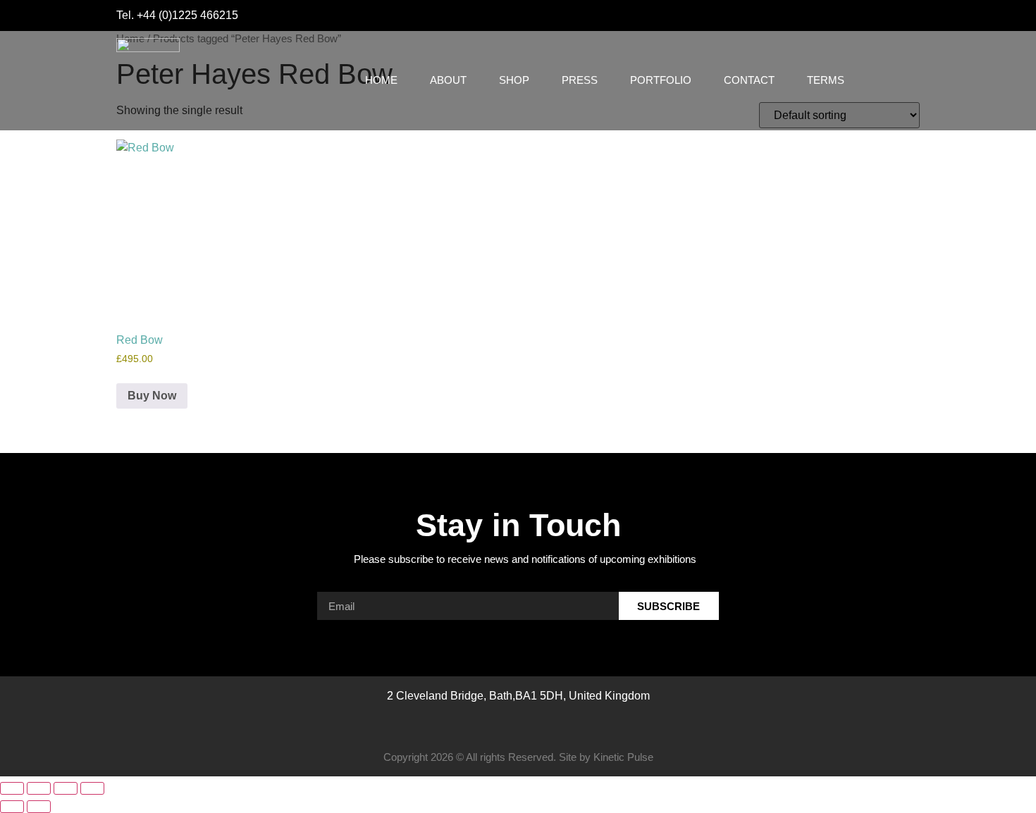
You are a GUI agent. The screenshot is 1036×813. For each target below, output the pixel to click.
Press (580, 80)
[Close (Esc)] (92, 788)
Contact (749, 80)
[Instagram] (904, 15)
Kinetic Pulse (623, 757)
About (448, 80)
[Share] (66, 788)
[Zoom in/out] (12, 788)
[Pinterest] (880, 15)
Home (381, 80)
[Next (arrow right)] (39, 806)
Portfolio (660, 80)
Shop (514, 80)
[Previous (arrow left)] (12, 806)
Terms (825, 80)
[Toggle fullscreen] (39, 788)
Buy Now (152, 396)
